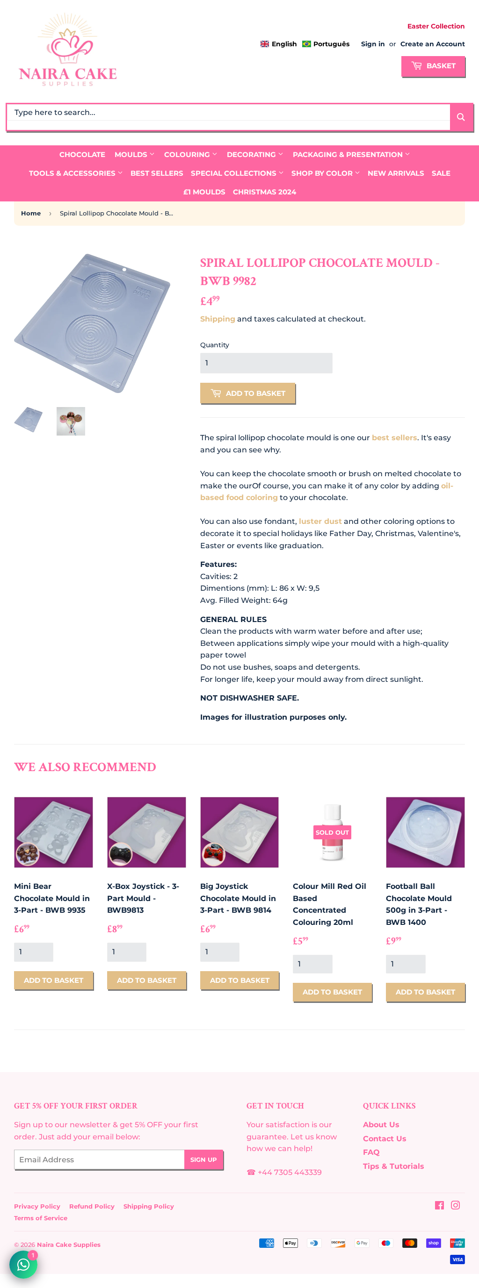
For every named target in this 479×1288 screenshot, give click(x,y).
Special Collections (234, 173)
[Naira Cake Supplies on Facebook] (439, 1206)
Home (31, 213)
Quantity (214, 345)
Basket (440, 65)
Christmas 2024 (264, 191)
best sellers (394, 437)
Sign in (373, 44)
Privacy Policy (37, 1206)
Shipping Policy (148, 1206)
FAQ (371, 1152)
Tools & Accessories (73, 173)
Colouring (188, 154)
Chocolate (82, 154)
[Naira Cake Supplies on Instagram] (455, 1206)
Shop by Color (323, 173)
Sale (441, 173)
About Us (381, 1124)
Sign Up (203, 1159)
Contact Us (384, 1138)
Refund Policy (92, 1206)
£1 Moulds (204, 191)
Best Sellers (157, 173)
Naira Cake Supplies (69, 1244)
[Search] (461, 117)
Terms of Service (40, 1218)
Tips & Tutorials (393, 1166)
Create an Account (432, 44)
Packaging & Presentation (349, 154)
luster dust (320, 521)
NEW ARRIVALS (396, 173)
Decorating (252, 154)
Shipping (217, 319)
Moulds (132, 154)
